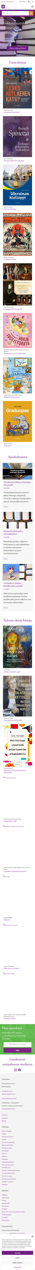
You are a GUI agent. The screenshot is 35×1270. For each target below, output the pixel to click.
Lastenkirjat (5, 1151)
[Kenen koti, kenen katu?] (17, 88)
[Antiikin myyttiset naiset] (17, 647)
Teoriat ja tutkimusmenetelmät (11, 1170)
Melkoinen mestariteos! (12, 397)
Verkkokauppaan (6, 1215)
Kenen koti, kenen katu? (12, 112)
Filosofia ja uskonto (7, 1137)
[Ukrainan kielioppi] (17, 185)
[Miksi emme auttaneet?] (17, 944)
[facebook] (29, 1)
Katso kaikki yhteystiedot (9, 1098)
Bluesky (4, 1121)
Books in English (6, 1131)
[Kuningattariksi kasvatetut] (17, 284)
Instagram (5, 1118)
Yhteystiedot (5, 1220)
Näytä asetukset (17, 1263)
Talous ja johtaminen (8, 1165)
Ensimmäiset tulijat (10, 821)
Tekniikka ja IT (6, 1168)
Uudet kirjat (5, 1198)
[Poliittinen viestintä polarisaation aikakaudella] (17, 745)
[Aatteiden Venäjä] (17, 992)
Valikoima (5, 1195)
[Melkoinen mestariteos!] (17, 375)
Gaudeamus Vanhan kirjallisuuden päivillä (13, 584)
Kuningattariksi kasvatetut (13, 309)
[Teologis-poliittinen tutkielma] (17, 136)
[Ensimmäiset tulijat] (17, 796)
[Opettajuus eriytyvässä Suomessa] (17, 845)
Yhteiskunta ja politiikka (9, 1179)
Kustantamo (5, 1206)
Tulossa (4, 1200)
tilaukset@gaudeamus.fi (8, 1094)
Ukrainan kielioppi (10, 209)
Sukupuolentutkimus (8, 1162)
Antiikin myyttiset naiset (12, 672)
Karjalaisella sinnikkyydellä (13, 720)
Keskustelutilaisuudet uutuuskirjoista (13, 532)
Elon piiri (7, 920)
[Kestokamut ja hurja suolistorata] (17, 330)
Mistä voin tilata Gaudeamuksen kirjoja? (13, 1212)
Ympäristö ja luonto (7, 1182)
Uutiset (6, 507)
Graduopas (7, 446)
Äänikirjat (5, 1184)
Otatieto (4, 1153)
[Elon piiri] (17, 895)
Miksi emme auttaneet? (11, 968)
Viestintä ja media (7, 1176)
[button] (32, 1236)
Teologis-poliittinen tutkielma (14, 161)
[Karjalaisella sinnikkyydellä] (17, 696)
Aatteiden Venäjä (9, 1018)
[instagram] (33, 1)
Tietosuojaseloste (17, 1267)
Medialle (4, 1209)
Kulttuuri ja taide (7, 1148)
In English (5, 1217)
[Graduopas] (17, 421)
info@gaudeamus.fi (7, 1)
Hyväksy (17, 1253)
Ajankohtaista (6, 1203)
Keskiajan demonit (10, 259)
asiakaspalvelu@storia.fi (8, 1109)
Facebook (4, 1115)
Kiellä (17, 1258)
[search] (31, 13)
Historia (4, 1139)
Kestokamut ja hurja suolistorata (15, 354)
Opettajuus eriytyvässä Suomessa (15, 871)
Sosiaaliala (5, 1159)
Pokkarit (4, 1156)
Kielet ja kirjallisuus (7, 1145)
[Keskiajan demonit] (17, 234)
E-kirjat (4, 1134)
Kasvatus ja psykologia (8, 1142)
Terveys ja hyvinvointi (8, 1173)
